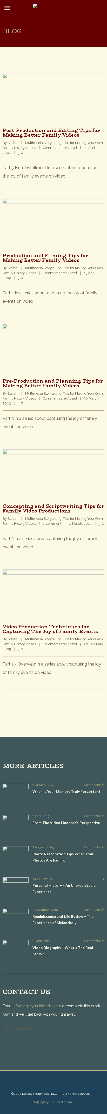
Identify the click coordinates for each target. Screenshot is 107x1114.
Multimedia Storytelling (43, 143)
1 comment (52, 524)
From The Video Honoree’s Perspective (66, 822)
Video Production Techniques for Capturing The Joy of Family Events (50, 629)
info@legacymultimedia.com (37, 1006)
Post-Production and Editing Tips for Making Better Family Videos (51, 133)
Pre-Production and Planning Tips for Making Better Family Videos (53, 383)
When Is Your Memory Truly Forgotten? (66, 791)
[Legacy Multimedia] (53, 7)
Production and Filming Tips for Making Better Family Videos (45, 258)
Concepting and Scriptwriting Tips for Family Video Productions (53, 509)
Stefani (13, 143)
